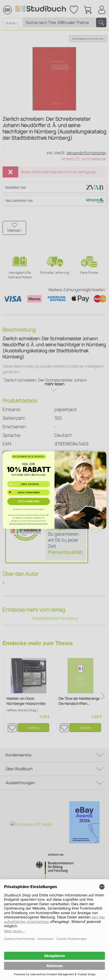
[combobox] (11, 492)
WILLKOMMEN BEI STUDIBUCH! (29, 456)
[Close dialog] (101, 456)
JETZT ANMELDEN (28, 501)
